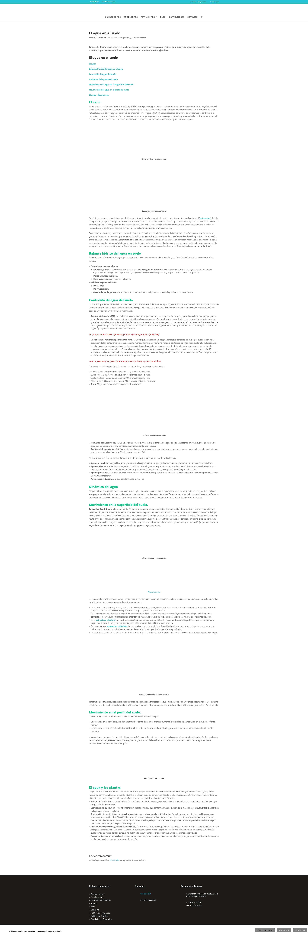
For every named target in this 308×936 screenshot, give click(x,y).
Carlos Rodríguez (99, 38)
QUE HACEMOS (131, 17)
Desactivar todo (284, 930)
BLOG (163, 17)
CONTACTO (192, 17)
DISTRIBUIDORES (176, 17)
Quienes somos (98, 894)
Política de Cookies (99, 916)
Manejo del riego (125, 38)
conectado (114, 860)
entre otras (205, 218)
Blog (93, 906)
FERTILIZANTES (148, 17)
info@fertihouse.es (148, 900)
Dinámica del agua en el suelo (103, 79)
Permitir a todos (300, 930)
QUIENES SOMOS (113, 17)
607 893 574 (145, 894)
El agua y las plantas (99, 95)
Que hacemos (97, 897)
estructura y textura (106, 620)
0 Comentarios (140, 38)
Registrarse (202, 2)
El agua (92, 63)
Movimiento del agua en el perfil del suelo (109, 89)
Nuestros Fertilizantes (101, 900)
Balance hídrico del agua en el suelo (106, 69)
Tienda (94, 903)
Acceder (193, 2)
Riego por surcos (154, 592)
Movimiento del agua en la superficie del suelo (111, 84)
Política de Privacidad (100, 913)
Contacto (95, 909)
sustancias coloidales (117, 626)
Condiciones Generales (101, 919)
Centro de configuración (265, 930)
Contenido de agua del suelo (102, 74)
